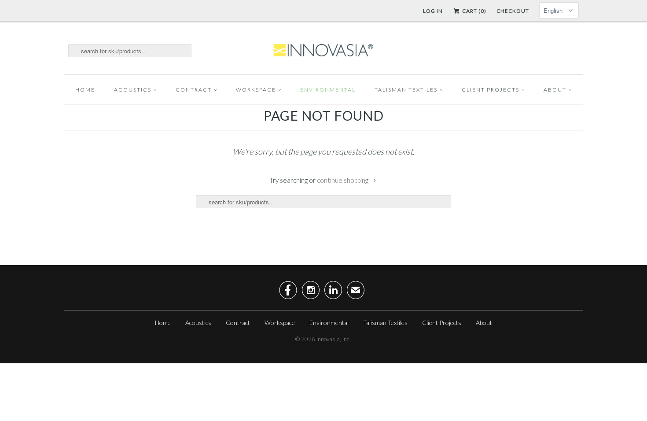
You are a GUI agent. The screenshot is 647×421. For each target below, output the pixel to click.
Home (85, 89)
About (555, 89)
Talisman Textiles (406, 89)
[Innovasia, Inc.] (323, 50)
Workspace (256, 89)
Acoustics (132, 89)
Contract (194, 89)
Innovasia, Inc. (333, 339)
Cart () (473, 10)
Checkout (512, 10)
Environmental (328, 89)
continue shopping (343, 180)
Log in (433, 10)
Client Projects (490, 89)
